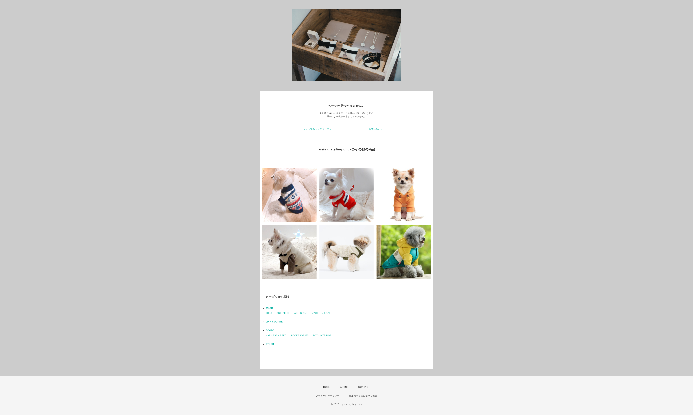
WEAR (269, 308)
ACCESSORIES (300, 335)
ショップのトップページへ (317, 129)
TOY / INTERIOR (322, 335)
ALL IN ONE (301, 313)
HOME (326, 387)
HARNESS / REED (276, 335)
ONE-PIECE (283, 313)
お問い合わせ (376, 129)
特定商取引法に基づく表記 (363, 395)
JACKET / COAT (321, 313)
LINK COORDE (274, 321)
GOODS (270, 330)
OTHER (270, 344)
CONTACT (364, 387)
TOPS (269, 313)
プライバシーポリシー (327, 395)
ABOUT (344, 387)
